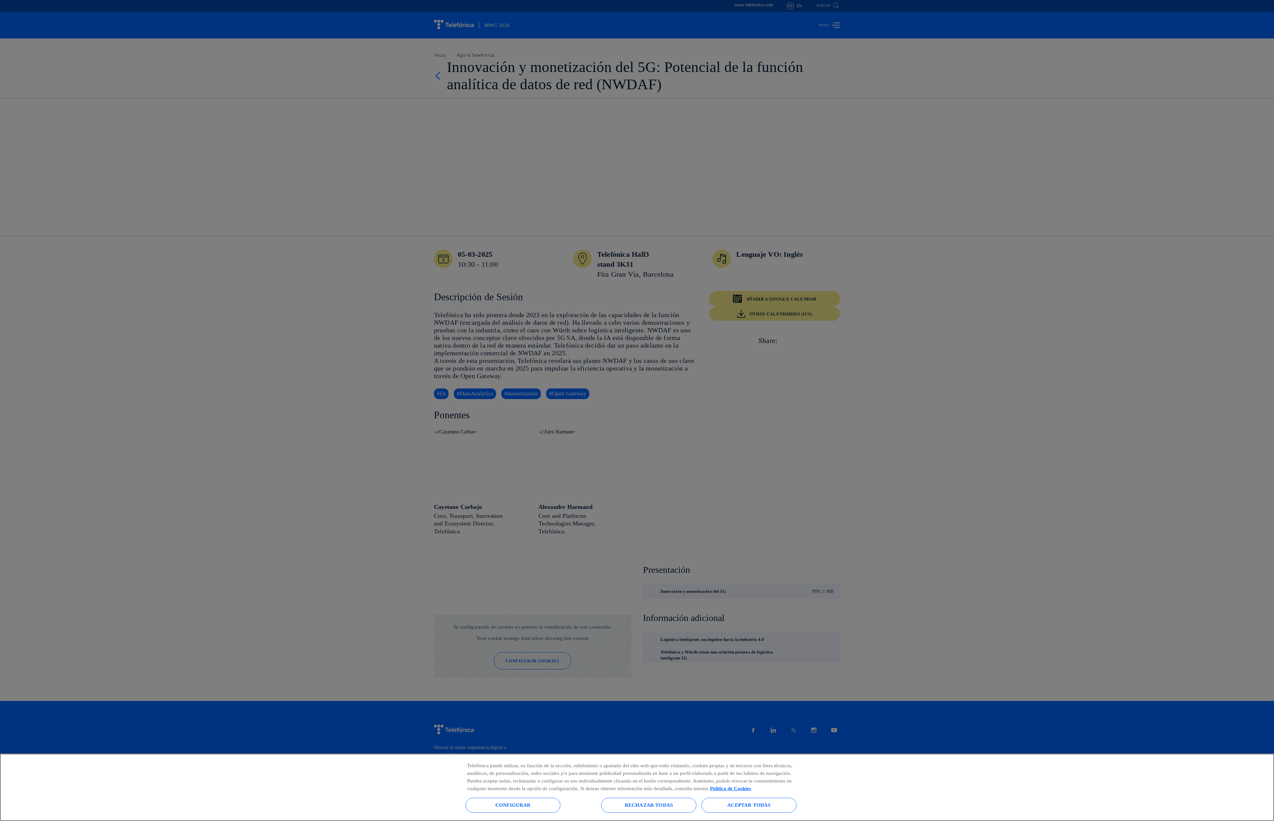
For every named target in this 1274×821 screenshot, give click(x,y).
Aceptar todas (748, 805)
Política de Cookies (730, 788)
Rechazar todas (649, 805)
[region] (637, 787)
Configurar (513, 805)
